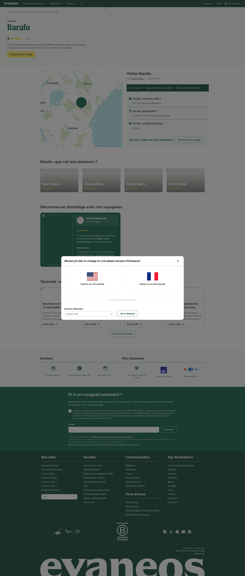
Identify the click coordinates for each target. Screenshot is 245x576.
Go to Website (127, 313)
